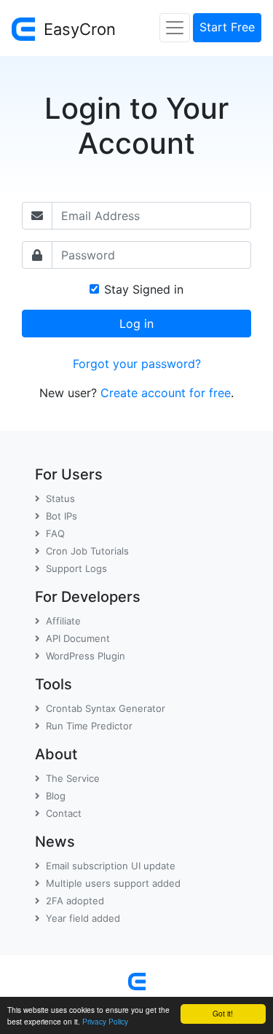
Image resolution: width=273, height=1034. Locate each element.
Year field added (83, 918)
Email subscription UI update (110, 866)
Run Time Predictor (89, 726)
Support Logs (76, 568)
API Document (78, 638)
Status (60, 498)
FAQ (55, 533)
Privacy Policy (105, 1021)
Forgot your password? (137, 363)
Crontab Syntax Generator (105, 708)
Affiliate (63, 621)
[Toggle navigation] (174, 27)
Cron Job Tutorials (87, 551)
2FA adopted (75, 900)
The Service (73, 778)
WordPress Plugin (85, 656)
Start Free (227, 27)
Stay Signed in (143, 289)
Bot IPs (61, 516)
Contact (64, 813)
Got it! (223, 1013)
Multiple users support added (113, 883)
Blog (56, 796)
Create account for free (165, 392)
